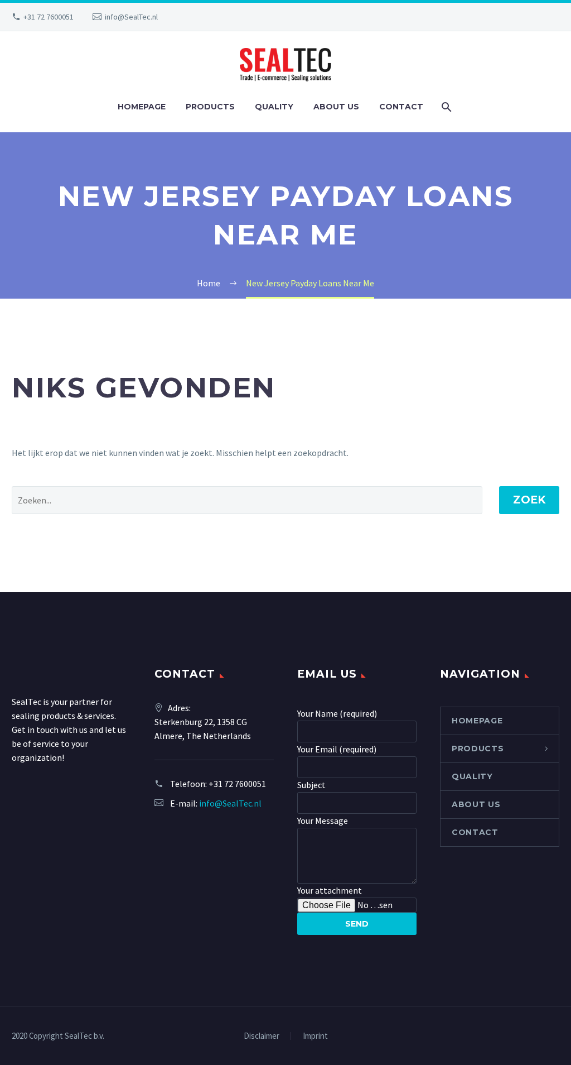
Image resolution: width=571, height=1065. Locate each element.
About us (336, 107)
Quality (274, 107)
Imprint (315, 1036)
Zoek (529, 499)
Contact (401, 107)
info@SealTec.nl (131, 17)
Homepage (142, 107)
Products (210, 107)
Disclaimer (261, 1036)
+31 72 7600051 (48, 17)
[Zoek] (446, 107)
